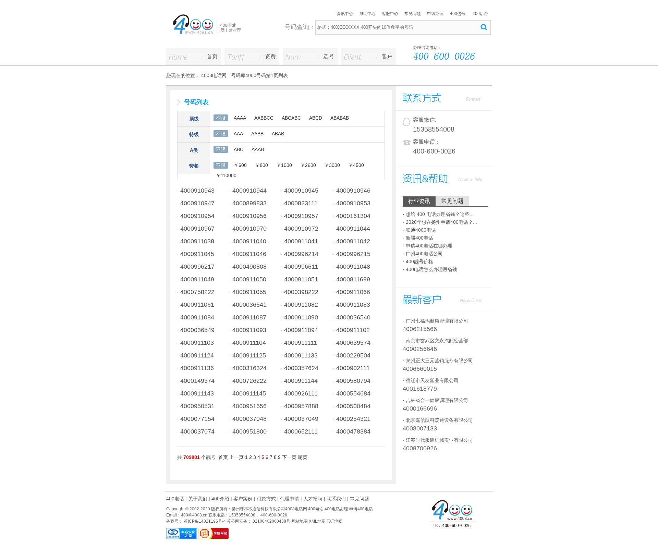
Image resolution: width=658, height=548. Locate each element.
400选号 (457, 13)
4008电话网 (214, 75)
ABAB (278, 133)
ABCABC (291, 118)
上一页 (236, 457)
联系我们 (336, 498)
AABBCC (263, 118)
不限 (221, 118)
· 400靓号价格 (418, 261)
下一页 (289, 457)
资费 (270, 56)
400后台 (480, 13)
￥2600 (308, 165)
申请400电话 (361, 509)
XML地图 (317, 521)
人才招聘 (312, 498)
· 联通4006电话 (419, 230)
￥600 (240, 165)
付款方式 (266, 498)
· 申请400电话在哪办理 (427, 245)
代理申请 (289, 498)
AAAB (258, 149)
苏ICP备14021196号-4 (204, 521)
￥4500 (356, 165)
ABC (238, 149)
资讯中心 (345, 13)
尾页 (302, 457)
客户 (386, 56)
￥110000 (226, 175)
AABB (257, 133)
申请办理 (435, 13)
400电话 (175, 498)
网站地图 (299, 521)
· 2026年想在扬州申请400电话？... (440, 222)
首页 (212, 56)
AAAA (240, 118)
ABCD (315, 118)
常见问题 (412, 13)
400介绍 (220, 498)
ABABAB (339, 118)
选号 (328, 56)
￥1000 (284, 165)
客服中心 (390, 13)
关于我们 (197, 498)
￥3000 (332, 165)
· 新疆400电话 (418, 238)
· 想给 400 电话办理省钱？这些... (438, 214)
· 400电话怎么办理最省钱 (430, 269)
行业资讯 (419, 201)
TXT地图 (334, 521)
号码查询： (299, 27)
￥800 (261, 165)
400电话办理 (336, 509)
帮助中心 (367, 13)
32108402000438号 (271, 521)
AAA (238, 133)
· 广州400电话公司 (423, 253)
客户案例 (243, 498)
